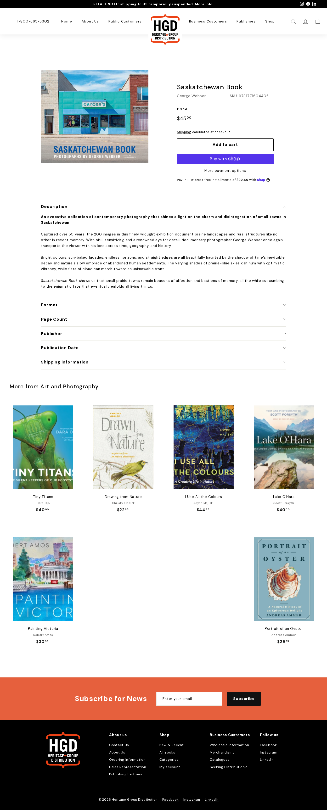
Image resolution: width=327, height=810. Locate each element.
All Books (167, 752)
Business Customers (208, 21)
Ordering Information (127, 759)
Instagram (268, 752)
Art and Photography (69, 386)
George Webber (191, 96)
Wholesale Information (229, 745)
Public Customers (124, 21)
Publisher (51, 333)
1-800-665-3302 (33, 21)
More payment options (225, 170)
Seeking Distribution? (228, 767)
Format (49, 305)
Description (54, 206)
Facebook (268, 745)
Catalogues (220, 759)
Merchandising (222, 752)
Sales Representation (127, 767)
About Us (90, 21)
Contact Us (119, 745)
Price (182, 109)
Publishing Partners (125, 774)
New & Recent (171, 745)
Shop (270, 21)
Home (66, 21)
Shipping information (65, 362)
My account (169, 767)
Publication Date (60, 348)
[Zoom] (94, 116)
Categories (169, 759)
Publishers (246, 21)
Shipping (184, 132)
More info (204, 4)
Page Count (54, 319)
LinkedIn (267, 759)
